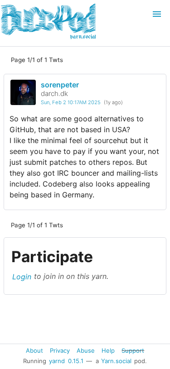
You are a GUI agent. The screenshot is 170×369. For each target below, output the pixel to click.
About (34, 350)
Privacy (60, 350)
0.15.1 (75, 360)
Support (132, 350)
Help (108, 350)
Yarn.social (116, 360)
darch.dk (54, 93)
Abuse (86, 350)
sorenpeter (60, 84)
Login (21, 276)
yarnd (57, 360)
